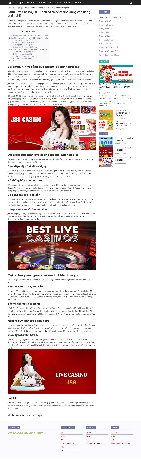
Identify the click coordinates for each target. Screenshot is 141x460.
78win (63, 450)
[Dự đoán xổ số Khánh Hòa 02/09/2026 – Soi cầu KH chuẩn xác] (116, 66)
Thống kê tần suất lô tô (108, 51)
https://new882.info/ (27, 459)
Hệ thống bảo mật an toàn (23, 43)
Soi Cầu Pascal (55, 3)
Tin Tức (78, 3)
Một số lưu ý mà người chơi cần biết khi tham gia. (28, 49)
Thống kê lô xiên (106, 36)
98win (88, 436)
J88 (62, 433)
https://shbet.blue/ (93, 443)
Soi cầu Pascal (105, 43)
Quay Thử (68, 3)
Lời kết (12, 61)
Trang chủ (11, 8)
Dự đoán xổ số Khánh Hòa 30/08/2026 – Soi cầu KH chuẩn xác (123, 113)
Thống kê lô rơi (105, 32)
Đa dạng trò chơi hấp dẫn (23, 45)
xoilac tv (114, 440)
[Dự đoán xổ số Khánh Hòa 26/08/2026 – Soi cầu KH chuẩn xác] (107, 121)
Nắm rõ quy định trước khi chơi (25, 56)
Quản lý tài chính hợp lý (22, 59)
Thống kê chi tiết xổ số (108, 47)
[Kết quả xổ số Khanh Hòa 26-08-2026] (107, 148)
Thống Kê (41, 3)
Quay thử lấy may (106, 40)
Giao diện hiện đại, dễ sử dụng (24, 40)
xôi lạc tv (114, 433)
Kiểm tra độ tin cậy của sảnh (24, 52)
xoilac (113, 436)
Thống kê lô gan (105, 28)
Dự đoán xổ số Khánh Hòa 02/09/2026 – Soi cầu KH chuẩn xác (114, 87)
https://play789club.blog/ (120, 443)
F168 (87, 440)
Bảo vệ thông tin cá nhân (22, 54)
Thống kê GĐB (105, 21)
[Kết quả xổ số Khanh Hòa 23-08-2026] (107, 158)
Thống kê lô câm (106, 25)
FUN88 (63, 436)
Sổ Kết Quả (18, 3)
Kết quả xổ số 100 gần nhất (110, 17)
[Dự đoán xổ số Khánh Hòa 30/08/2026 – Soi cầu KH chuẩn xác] (107, 111)
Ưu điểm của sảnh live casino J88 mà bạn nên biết (28, 38)
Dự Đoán (31, 3)
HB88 (62, 440)
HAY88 (88, 433)
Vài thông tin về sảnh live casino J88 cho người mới (28, 36)
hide (32, 31)
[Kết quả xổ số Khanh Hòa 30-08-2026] (107, 138)
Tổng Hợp (19, 8)
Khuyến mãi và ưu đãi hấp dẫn (24, 47)
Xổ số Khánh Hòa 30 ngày (109, 55)
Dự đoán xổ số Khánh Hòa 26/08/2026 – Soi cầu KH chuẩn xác (123, 123)
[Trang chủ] (10, 2)
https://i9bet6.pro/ (67, 443)
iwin (62, 447)
